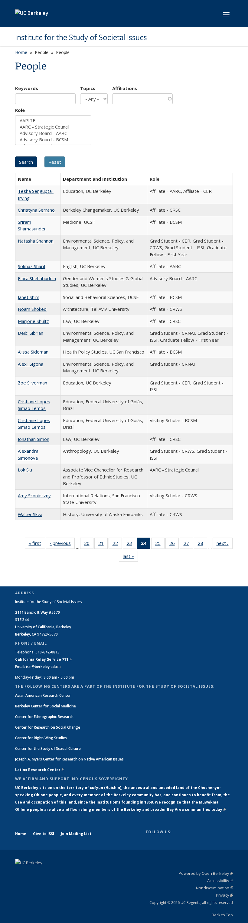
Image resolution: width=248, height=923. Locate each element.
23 (131, 544)
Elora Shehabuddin (37, 278)
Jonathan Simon (33, 439)
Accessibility (220, 880)
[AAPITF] (53, 120)
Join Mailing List (76, 833)
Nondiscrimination (214, 888)
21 (103, 544)
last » (130, 557)
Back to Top (222, 915)
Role (20, 110)
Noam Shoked (32, 309)
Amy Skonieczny (34, 495)
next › (225, 544)
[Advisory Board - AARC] (53, 133)
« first (37, 544)
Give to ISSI (43, 833)
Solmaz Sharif (31, 266)
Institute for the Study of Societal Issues (81, 37)
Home (21, 52)
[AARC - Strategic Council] (53, 127)
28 (202, 544)
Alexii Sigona (30, 364)
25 (160, 544)
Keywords (26, 88)
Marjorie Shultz (33, 321)
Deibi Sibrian (30, 333)
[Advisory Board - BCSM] (53, 139)
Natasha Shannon (36, 241)
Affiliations (124, 88)
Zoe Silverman (32, 383)
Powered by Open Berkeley (206, 873)
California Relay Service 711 (43, 659)
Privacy (224, 895)
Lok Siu (25, 470)
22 (117, 544)
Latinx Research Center (39, 769)
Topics (87, 88)
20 (88, 544)
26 (174, 544)
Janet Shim (28, 297)
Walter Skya (30, 514)
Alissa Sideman (33, 352)
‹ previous (62, 544)
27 (188, 544)
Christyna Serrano (36, 210)
